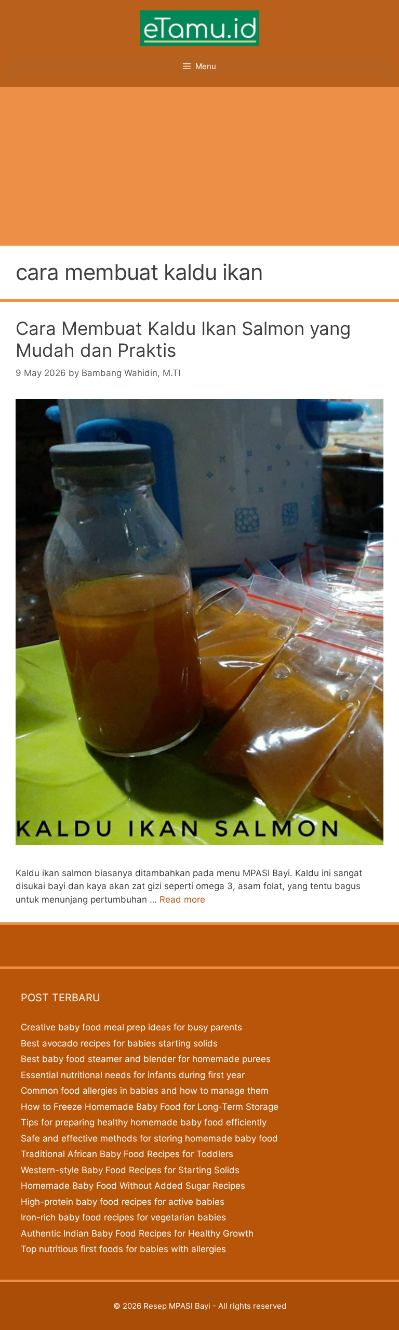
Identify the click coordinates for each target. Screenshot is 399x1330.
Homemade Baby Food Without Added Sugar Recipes (133, 1185)
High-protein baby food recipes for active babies (122, 1202)
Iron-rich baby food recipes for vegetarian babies (123, 1217)
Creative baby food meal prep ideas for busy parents (131, 1027)
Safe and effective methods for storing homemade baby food (149, 1138)
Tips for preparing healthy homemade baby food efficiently (144, 1122)
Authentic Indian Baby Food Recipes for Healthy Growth (137, 1233)
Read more (182, 899)
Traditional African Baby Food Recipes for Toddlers (127, 1154)
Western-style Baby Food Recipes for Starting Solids (130, 1170)
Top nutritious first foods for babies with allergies (123, 1249)
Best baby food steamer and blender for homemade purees (146, 1059)
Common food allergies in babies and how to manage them (145, 1090)
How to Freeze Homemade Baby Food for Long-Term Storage (149, 1106)
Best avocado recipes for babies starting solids (119, 1043)
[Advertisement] (199, 165)
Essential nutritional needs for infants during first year (133, 1075)
